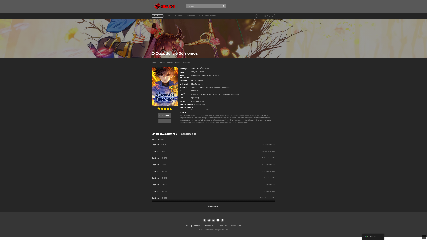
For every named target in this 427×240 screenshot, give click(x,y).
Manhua (217, 87)
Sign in (260, 16)
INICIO (167, 16)
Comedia (200, 87)
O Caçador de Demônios (181, 63)
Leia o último (165, 121)
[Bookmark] (192, 107)
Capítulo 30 (157, 145)
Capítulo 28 (157, 158)
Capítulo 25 (156, 178)
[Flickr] (218, 220)
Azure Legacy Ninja (210, 94)
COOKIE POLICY (237, 226)
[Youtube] (213, 220)
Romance (226, 87)
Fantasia (209, 87)
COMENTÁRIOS (188, 134)
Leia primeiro (164, 115)
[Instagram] (222, 220)
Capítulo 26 (156, 171)
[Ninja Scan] (165, 6)
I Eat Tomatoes (197, 80)
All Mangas (161, 63)
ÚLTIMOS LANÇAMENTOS (164, 134)
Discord (178, 16)
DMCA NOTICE (209, 226)
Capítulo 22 (156, 198)
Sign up (270, 16)
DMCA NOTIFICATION (207, 16)
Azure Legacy (196, 94)
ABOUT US (223, 226)
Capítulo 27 (156, 165)
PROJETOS (191, 16)
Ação (169, 63)
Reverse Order (157, 139)
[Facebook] (204, 220)
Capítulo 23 (156, 191)
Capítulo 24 (157, 185)
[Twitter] (209, 220)
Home (154, 63)
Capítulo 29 (156, 151)
